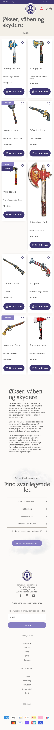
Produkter (27, 643)
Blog (27, 652)
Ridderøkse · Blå (11, 68)
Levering (27, 681)
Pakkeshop (27, 509)
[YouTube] (33, 595)
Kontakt (27, 676)
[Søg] (10, 9)
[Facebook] (20, 595)
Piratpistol (35, 283)
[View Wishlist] (46, 9)
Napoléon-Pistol (11, 345)
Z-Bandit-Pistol (37, 130)
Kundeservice (47, 2)
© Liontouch (27, 704)
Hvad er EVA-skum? (27, 524)
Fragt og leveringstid (27, 501)
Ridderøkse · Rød (38, 222)
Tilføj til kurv (15, 91)
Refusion (27, 685)
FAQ (27, 656)
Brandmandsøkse (38, 345)
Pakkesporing (27, 516)
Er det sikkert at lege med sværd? (27, 531)
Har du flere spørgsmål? (27, 543)
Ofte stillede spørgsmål (10, 2)
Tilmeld (27, 625)
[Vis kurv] (50, 8)
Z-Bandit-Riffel (11, 283)
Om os (27, 647)
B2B (27, 693)
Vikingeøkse (36, 68)
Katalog (27, 660)
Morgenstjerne (10, 130)
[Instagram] (27, 595)
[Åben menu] (3, 9)
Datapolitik (27, 689)
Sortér (26, 33)
